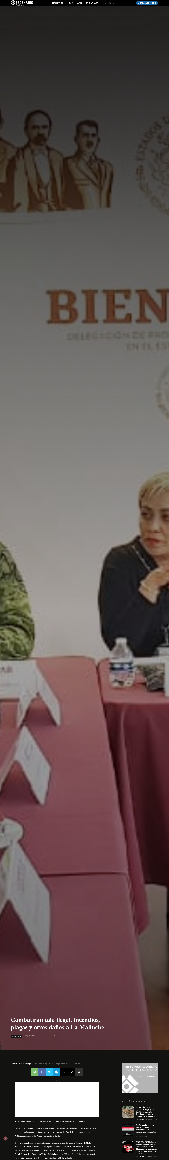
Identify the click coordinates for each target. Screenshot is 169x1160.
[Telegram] (56, 1072)
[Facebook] (42, 1072)
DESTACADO (140, 1119)
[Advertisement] (57, 1099)
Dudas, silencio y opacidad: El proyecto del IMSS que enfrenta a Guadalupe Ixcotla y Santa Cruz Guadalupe (146, 1111)
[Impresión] (79, 1072)
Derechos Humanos (143, 1135)
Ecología (16, 1036)
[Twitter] (49, 1072)
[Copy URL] (64, 1072)
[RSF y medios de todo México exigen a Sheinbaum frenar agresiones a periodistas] (128, 1130)
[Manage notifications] (5, 1138)
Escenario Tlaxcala (17, 1064)
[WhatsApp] (34, 1072)
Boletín (43, 1036)
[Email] (71, 1072)
